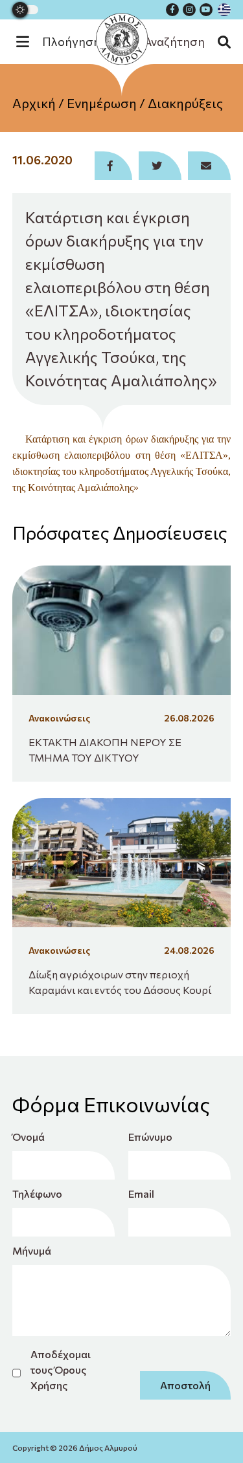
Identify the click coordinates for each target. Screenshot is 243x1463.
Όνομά (28, 1136)
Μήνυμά (31, 1250)
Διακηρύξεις (185, 103)
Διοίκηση (121, 148)
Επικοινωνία (121, 174)
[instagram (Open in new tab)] (189, 9)
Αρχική (34, 103)
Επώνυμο (150, 1136)
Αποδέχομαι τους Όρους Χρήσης (60, 1369)
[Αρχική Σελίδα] (122, 39)
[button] (64, 41)
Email (141, 1193)
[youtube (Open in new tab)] (206, 9)
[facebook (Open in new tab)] (172, 9)
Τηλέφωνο (37, 1193)
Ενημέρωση (102, 103)
